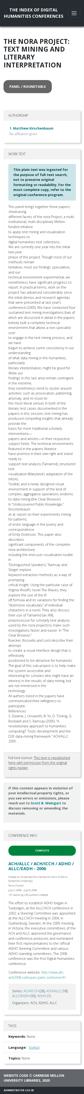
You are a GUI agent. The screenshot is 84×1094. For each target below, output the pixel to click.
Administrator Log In (19, 1090)
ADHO (41, 996)
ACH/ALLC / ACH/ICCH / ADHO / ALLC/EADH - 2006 (41, 866)
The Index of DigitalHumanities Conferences (33, 13)
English (34, 1047)
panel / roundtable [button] (27, 86)
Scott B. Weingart (46, 803)
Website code (16, 1075)
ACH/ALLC (53, 991)
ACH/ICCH (31, 991)
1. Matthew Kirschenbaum (31, 128)
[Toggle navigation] (74, 13)
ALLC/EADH (20, 996)
